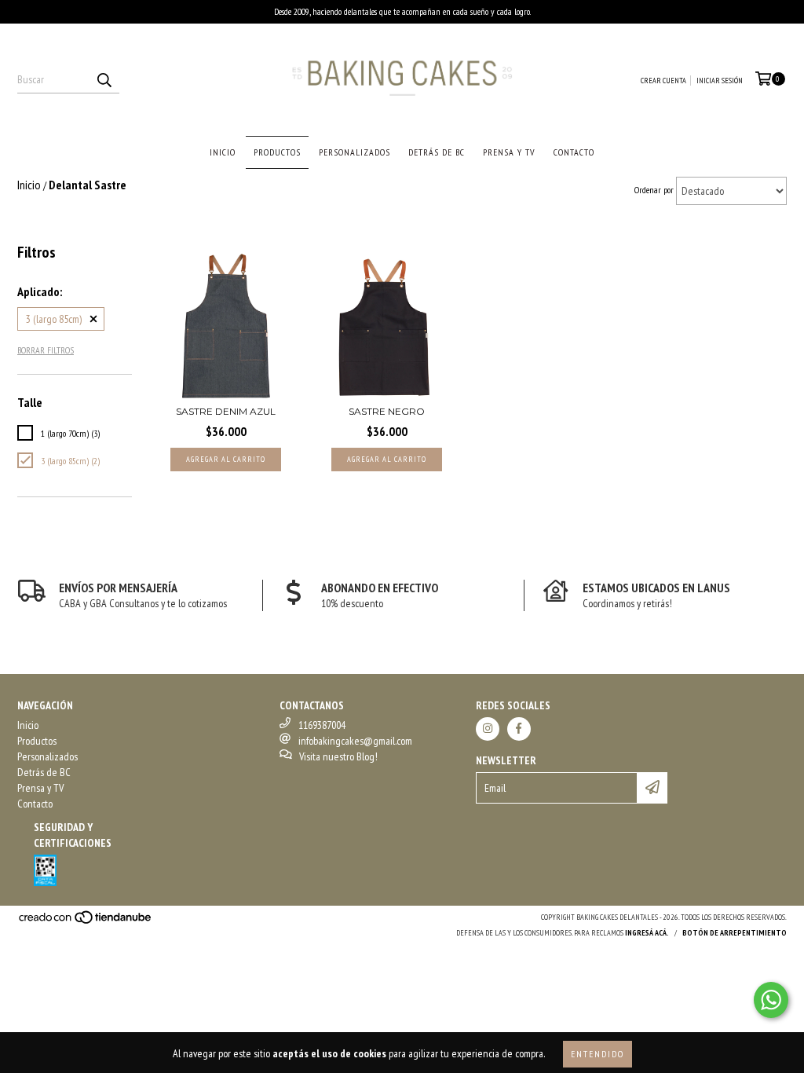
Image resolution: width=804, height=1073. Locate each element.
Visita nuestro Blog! (338, 756)
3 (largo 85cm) (54, 319)
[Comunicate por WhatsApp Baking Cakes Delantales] (771, 1000)
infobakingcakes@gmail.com (355, 741)
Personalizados (354, 152)
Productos (277, 152)
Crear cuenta (663, 80)
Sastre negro (387, 411)
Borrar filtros (45, 350)
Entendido (597, 1054)
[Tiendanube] (86, 922)
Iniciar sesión (719, 80)
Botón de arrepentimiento (734, 933)
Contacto (574, 152)
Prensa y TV (509, 152)
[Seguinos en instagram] (487, 729)
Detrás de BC (436, 152)
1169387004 (321, 725)
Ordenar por (654, 190)
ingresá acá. (647, 933)
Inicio (223, 152)
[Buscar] (103, 79)
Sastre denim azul (226, 411)
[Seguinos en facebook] (519, 729)
